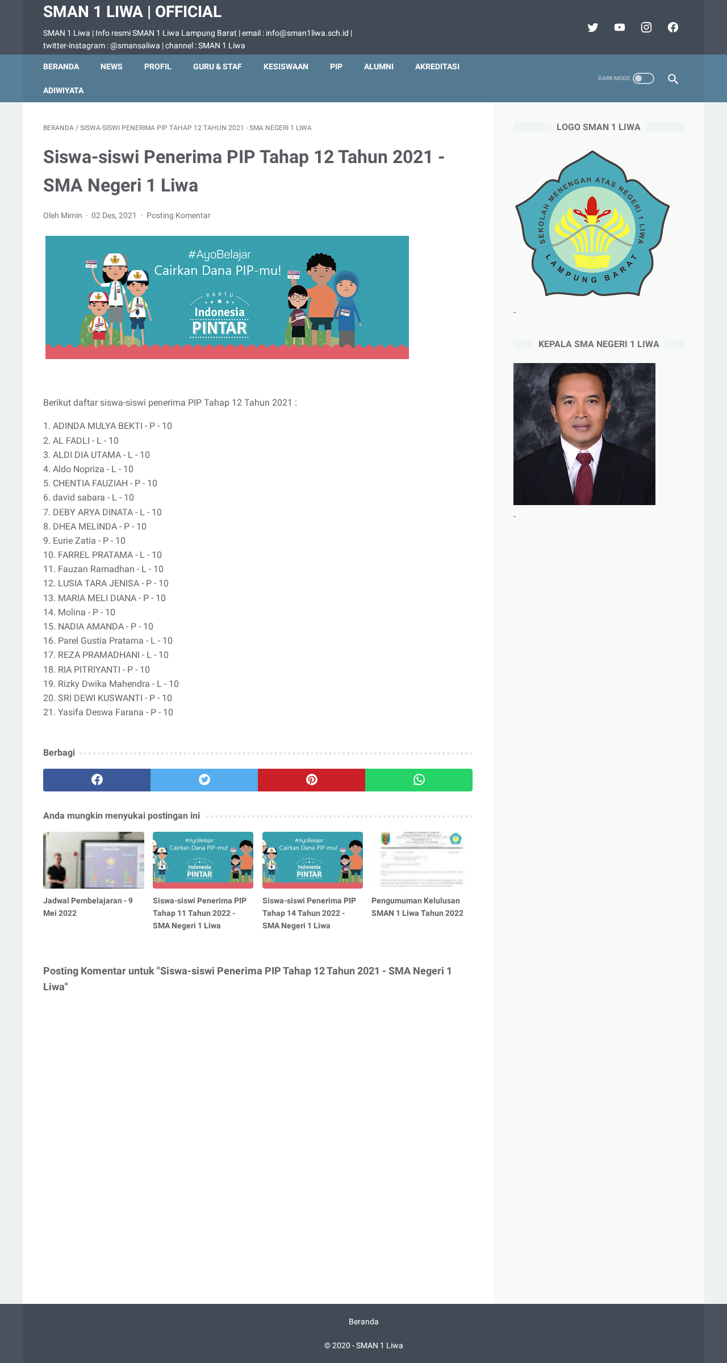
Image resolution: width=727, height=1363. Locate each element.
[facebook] (671, 27)
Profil (158, 66)
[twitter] (591, 27)
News (112, 66)
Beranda (61, 66)
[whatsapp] (419, 780)
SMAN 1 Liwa (379, 1345)
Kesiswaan (286, 66)
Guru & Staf (217, 66)
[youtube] (618, 27)
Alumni (379, 66)
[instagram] (645, 27)
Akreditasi (437, 66)
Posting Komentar (179, 215)
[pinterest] (311, 780)
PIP (336, 66)
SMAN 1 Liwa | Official (132, 11)
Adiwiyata (63, 90)
